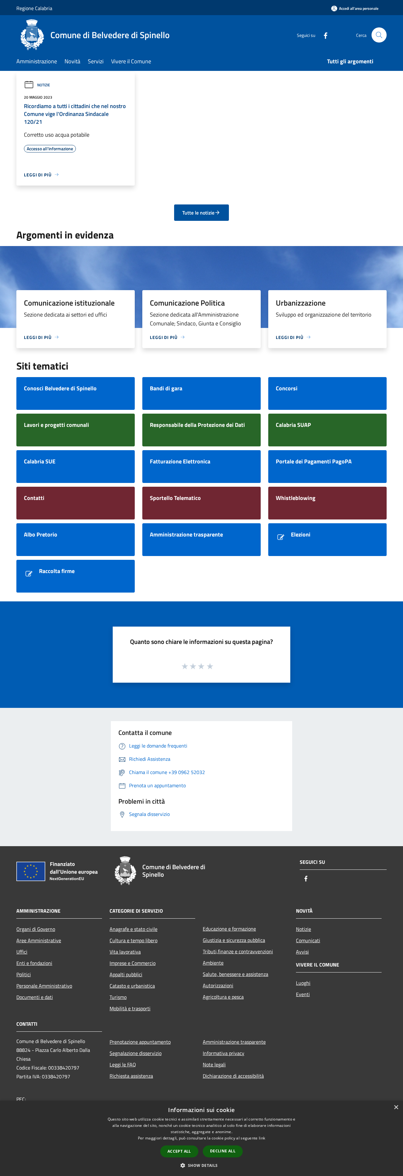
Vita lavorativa (125, 951)
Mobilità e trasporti (130, 1008)
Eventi (303, 994)
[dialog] (201, 1138)
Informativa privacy (223, 1053)
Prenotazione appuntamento (140, 1042)
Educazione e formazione (229, 928)
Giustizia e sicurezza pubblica (234, 940)
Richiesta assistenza (131, 1076)
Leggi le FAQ (123, 1064)
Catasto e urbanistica (132, 986)
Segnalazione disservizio (136, 1053)
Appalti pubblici (126, 974)
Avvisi (302, 951)
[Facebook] (323, 35)
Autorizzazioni (218, 985)
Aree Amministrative (38, 940)
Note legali (214, 1064)
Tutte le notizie (198, 212)
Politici (23, 974)
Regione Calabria (34, 8)
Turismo (118, 997)
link (262, 1138)
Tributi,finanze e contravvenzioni (238, 951)
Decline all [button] (223, 1151)
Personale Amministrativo (44, 986)
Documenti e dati (34, 997)
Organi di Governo (35, 929)
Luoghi (303, 983)
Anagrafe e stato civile (133, 929)
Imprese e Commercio (133, 963)
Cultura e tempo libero (133, 940)
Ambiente (213, 963)
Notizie (43, 85)
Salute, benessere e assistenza (235, 974)
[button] (201, 1165)
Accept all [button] (179, 1151)
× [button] (396, 1107)
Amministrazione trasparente (234, 1042)
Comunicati (308, 940)
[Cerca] (379, 35)
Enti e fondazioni (34, 963)
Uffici (21, 951)
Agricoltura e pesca (223, 997)
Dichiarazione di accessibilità (233, 1076)
